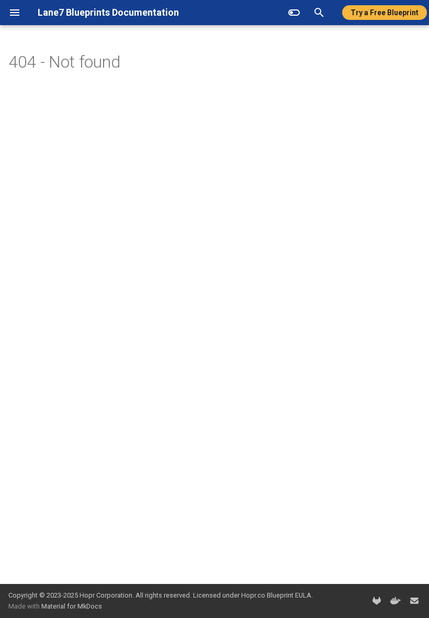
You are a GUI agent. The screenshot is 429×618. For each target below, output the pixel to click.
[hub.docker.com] (395, 600)
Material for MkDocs (71, 606)
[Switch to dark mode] (294, 12)
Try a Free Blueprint (385, 12)
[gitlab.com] (376, 600)
